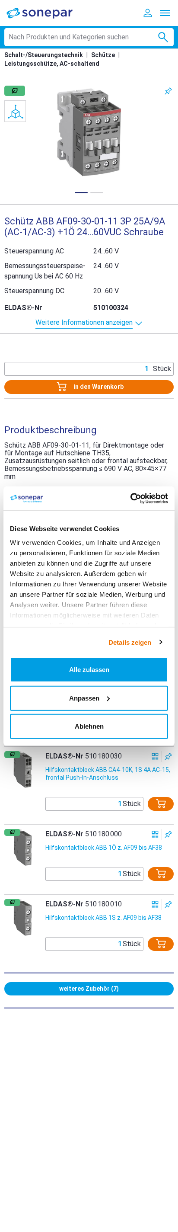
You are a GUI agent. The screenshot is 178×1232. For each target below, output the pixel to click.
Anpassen (84, 697)
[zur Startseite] (45, 12)
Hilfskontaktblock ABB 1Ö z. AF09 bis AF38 (103, 847)
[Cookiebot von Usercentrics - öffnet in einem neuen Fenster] (130, 498)
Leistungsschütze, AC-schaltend (51, 63)
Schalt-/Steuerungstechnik (43, 54)
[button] (89, 132)
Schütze (103, 54)
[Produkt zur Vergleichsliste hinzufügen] (155, 756)
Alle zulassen (89, 669)
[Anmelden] (147, 12)
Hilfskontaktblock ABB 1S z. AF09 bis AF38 (103, 917)
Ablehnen (89, 726)
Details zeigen (129, 642)
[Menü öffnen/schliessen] (165, 12)
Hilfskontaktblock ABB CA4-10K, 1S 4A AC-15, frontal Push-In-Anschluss (107, 773)
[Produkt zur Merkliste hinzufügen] (168, 91)
